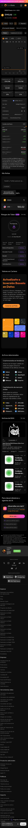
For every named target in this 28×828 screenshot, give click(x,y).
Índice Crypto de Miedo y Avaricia (7, 713)
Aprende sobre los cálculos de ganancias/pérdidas (7, 809)
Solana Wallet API (4, 749)
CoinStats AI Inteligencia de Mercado (7, 604)
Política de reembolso (6, 791)
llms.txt (2, 744)
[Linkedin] (24, 564)
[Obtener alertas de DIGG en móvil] (15, 23)
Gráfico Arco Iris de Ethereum (5, 709)
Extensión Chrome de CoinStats (5, 764)
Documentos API (4, 677)
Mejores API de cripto (11, 524)
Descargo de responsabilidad (4, 780)
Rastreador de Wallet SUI (6, 649)
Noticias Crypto (4, 601)
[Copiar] (21, 100)
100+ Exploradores (5, 735)
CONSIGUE (17, 551)
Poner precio (3, 664)
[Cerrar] (26, 1)
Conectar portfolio (11, 306)
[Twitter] (24, 111)
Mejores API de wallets (11, 527)
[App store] (8, 577)
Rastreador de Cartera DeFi (7, 610)
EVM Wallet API (4, 752)
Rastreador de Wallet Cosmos (5, 630)
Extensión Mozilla (4, 770)
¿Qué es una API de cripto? (12, 520)
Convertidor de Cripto (6, 703)
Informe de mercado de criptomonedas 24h (6, 720)
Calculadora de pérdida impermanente (6, 700)
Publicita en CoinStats (5, 672)
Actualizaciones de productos (5, 661)
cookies (8, 823)
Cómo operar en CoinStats (7, 813)
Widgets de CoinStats (6, 717)
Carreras (2, 669)
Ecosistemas (3, 654)
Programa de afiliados (6, 608)
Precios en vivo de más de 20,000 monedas (7, 732)
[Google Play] (19, 577)
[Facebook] (16, 568)
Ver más (23, 214)
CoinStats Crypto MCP (6, 742)
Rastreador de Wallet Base (7, 637)
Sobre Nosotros (4, 686)
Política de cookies (5, 789)
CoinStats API (3, 674)
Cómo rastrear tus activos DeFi (6, 805)
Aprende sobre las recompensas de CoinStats (7, 816)
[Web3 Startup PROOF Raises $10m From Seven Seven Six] (14, 430)
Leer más (14, 233)
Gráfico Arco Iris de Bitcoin (7, 706)
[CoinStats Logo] (9, 5)
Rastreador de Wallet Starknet (5, 613)
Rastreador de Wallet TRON (7, 642)
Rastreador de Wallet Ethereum (5, 634)
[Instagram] (8, 564)
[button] (21, 100)
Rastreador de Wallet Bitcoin (5, 645)
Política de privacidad (6, 786)
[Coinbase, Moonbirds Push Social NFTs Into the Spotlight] (9, 460)
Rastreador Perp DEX (5, 651)
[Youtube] (12, 568)
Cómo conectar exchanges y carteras (7, 801)
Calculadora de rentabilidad (7, 697)
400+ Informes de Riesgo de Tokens (7, 738)
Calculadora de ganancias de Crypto (7, 693)
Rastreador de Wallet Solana (5, 625)
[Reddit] (20, 564)
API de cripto (13, 516)
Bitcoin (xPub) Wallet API (6, 757)
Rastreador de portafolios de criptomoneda (7, 593)
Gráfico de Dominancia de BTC (7, 724)
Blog (1, 599)
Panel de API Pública (5, 679)
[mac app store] (14, 581)
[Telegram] (22, 111)
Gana (1, 596)
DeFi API (2, 754)
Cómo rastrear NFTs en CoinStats (6, 820)
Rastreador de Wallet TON (7, 639)
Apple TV (2, 773)
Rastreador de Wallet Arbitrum (5, 621)
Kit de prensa (3, 667)
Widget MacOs (4, 768)
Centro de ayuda (4, 798)
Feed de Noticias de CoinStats (5, 683)
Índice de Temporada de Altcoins (6, 728)
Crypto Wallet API (4, 747)
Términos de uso (4, 784)
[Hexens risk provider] (14, 237)
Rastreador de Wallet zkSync (5, 617)
